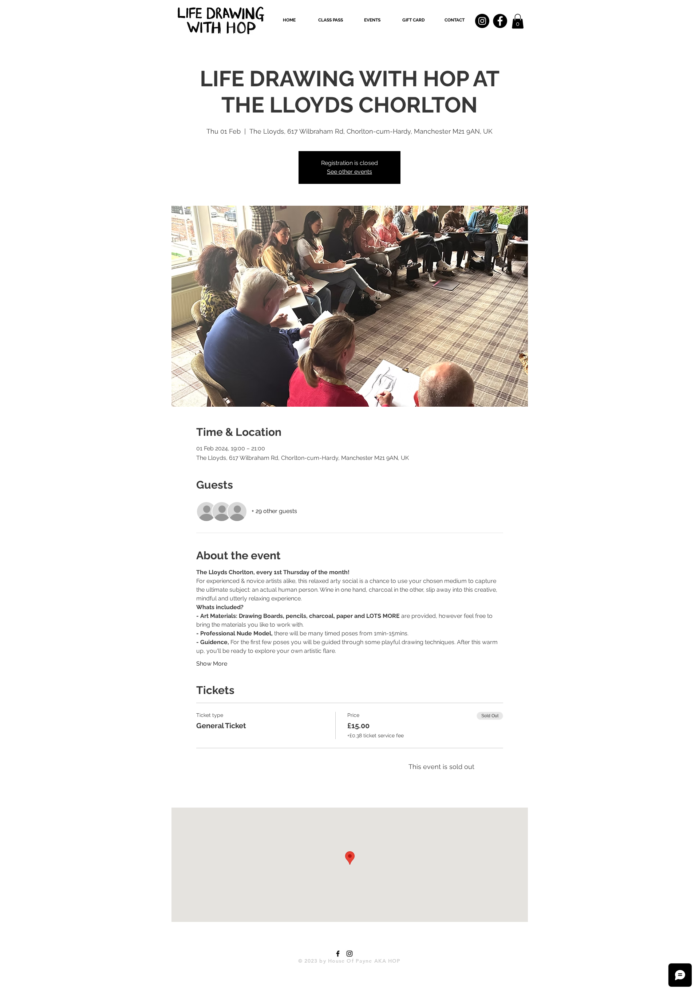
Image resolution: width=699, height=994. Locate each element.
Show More (211, 663)
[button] (330, 20)
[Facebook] (500, 21)
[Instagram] (482, 21)
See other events (349, 171)
